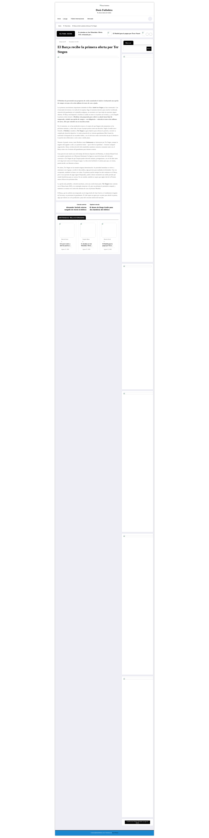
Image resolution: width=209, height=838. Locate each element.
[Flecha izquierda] (147, 34)
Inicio (59, 19)
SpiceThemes (115, 832)
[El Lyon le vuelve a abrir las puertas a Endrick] (66, 230)
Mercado (90, 19)
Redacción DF (62, 41)
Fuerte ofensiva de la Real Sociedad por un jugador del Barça (131, 34)
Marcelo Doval (64, 239)
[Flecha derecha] (150, 34)
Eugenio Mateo (86, 239)
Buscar (128, 43)
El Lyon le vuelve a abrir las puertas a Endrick (65, 245)
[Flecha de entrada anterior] (58, 207)
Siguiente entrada (94, 204)
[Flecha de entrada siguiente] (118, 207)
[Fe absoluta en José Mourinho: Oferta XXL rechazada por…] (88, 230)
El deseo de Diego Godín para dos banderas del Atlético (101, 209)
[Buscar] (145, 19)
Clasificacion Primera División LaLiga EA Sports (137, 822)
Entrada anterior (81, 204)
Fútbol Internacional (77, 19)
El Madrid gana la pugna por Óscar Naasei (97, 33)
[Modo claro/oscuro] (150, 19)
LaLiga (65, 19)
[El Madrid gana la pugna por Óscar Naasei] (109, 230)
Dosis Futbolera (104, 10)
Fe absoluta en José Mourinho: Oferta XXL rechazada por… (87, 245)
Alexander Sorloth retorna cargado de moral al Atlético (75, 209)
